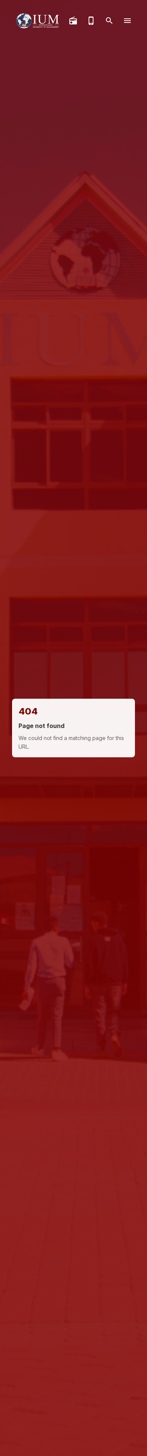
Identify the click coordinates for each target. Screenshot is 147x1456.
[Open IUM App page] (91, 20)
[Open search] (109, 20)
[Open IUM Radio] (73, 20)
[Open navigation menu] (127, 20)
